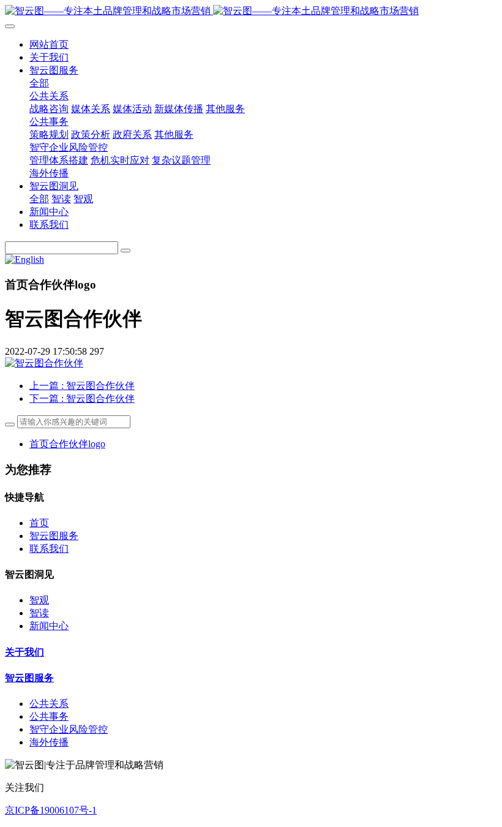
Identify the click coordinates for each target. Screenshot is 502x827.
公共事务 (49, 716)
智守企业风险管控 (68, 729)
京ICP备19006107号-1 (51, 810)
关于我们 (24, 652)
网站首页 (49, 44)
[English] (24, 259)
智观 (39, 600)
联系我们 (49, 548)
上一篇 (82, 385)
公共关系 (49, 703)
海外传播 (49, 742)
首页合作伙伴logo (67, 444)
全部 (39, 83)
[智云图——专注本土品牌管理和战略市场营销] (251, 11)
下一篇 (82, 398)
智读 (39, 613)
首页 (39, 523)
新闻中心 (49, 626)
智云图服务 (53, 536)
